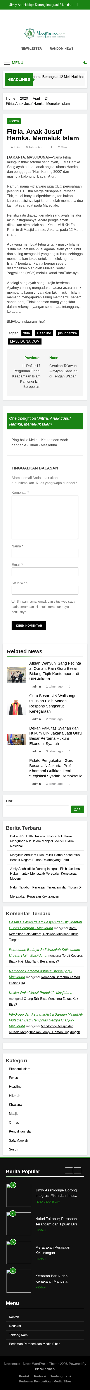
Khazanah (16, 1104)
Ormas (14, 1122)
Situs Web (20, 583)
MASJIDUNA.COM (25, 341)
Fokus (13, 1077)
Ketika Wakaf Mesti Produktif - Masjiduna (40, 993)
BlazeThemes (44, 1369)
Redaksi (15, 1326)
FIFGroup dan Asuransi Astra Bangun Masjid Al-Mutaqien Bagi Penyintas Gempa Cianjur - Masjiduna (46, 1020)
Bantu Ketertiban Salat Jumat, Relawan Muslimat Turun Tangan (43, 934)
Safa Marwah (18, 1140)
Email (17, 564)
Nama (17, 546)
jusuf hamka (67, 333)
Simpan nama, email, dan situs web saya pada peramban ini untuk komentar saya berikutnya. (43, 607)
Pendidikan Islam (21, 1131)
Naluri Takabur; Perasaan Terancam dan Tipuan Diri (46, 887)
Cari (10, 801)
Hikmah (14, 1095)
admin (15, 147)
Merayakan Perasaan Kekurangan (34, 896)
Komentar (20, 492)
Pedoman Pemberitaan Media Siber (34, 1344)
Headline (44, 333)
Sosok (14, 121)
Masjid (13, 1113)
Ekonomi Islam (19, 1069)
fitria (26, 333)
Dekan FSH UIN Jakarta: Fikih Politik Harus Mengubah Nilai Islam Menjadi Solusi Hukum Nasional (40, 4)
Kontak (14, 1317)
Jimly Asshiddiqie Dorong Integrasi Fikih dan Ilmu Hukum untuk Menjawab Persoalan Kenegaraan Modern (45, 873)
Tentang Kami (18, 1335)
